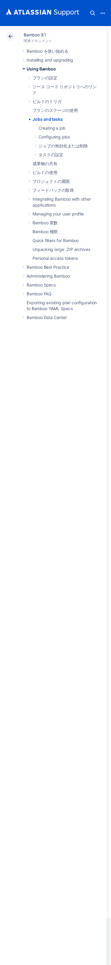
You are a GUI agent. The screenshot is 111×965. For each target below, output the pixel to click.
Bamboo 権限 (45, 231)
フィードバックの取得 (53, 190)
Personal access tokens (55, 258)
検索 (92, 13)
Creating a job (51, 128)
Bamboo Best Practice (48, 267)
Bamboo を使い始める (47, 51)
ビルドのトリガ (47, 101)
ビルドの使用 (45, 172)
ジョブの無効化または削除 (63, 145)
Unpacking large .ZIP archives (61, 249)
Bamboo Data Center (47, 317)
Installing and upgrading (50, 59)
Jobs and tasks (48, 119)
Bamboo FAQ (39, 293)
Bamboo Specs (41, 284)
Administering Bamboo (48, 275)
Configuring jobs (54, 136)
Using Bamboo (41, 68)
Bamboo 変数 (45, 222)
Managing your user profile (58, 213)
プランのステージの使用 (55, 110)
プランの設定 (45, 77)
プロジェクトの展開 (51, 181)
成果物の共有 (45, 163)
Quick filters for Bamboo (56, 240)
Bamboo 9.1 (35, 34)
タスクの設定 (50, 154)
